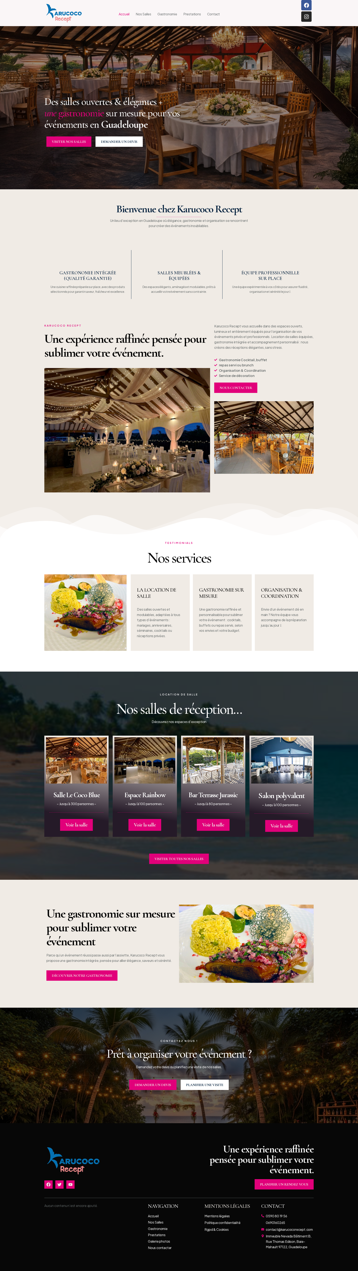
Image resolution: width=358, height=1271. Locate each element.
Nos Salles (143, 14)
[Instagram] (306, 16)
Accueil (124, 14)
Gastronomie (167, 14)
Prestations (192, 14)
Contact (213, 14)
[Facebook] (306, 5)
